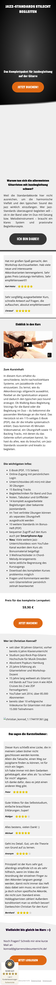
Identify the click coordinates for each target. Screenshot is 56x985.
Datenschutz (36, 980)
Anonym (9, 853)
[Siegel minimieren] (17, 963)
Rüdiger (9, 816)
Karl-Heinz (10, 286)
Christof (9, 310)
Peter (7, 792)
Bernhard (9, 912)
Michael (9, 833)
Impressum (47, 980)
